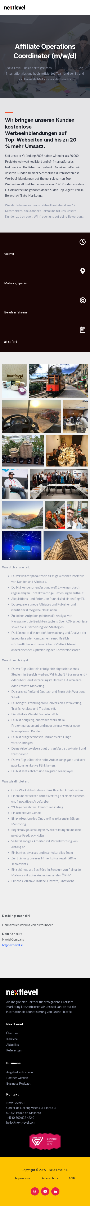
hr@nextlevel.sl (12, 945)
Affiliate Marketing (65, 68)
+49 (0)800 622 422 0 (20, 1117)
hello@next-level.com (20, 1122)
